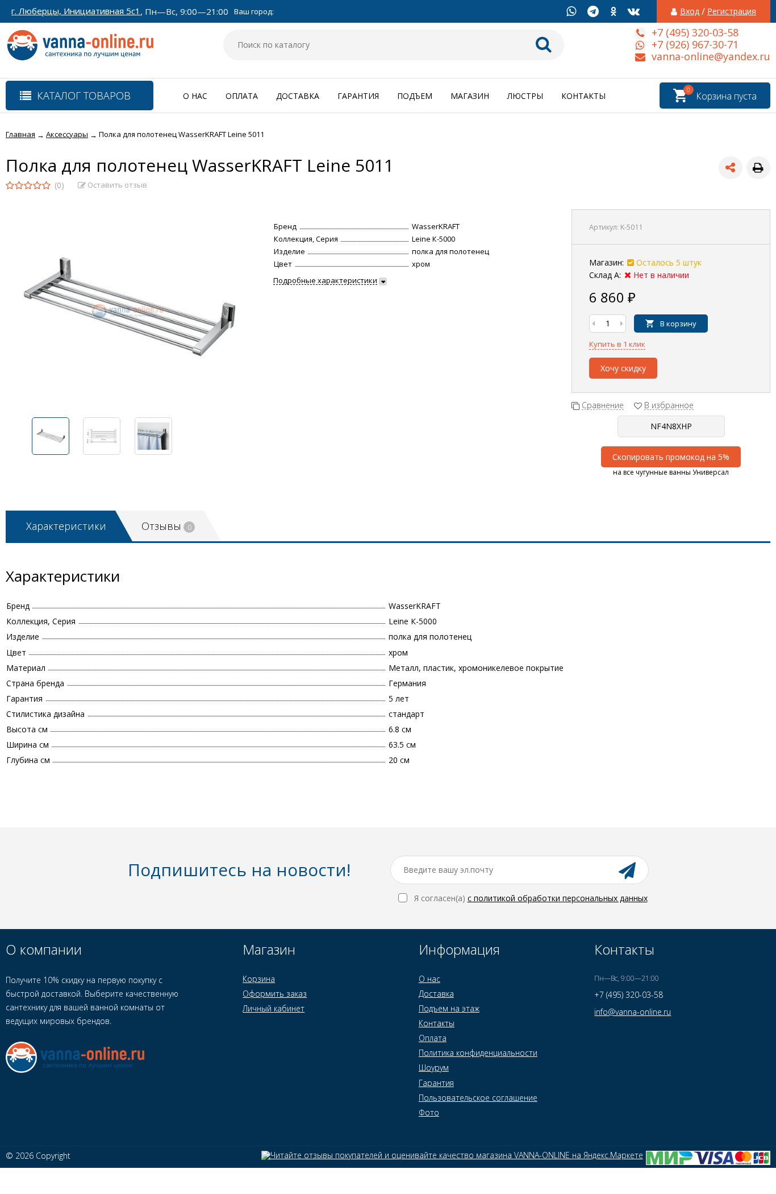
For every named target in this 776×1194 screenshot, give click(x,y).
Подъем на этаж (449, 1008)
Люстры (525, 95)
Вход (689, 11)
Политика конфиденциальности (478, 1052)
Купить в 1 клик (617, 344)
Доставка (297, 95)
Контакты (583, 95)
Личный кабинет (273, 1008)
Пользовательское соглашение (478, 1097)
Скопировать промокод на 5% (670, 456)
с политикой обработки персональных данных (558, 898)
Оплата (242, 95)
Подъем (414, 95)
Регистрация (731, 11)
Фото (429, 1112)
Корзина (259, 978)
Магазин (469, 95)
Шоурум (434, 1067)
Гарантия (358, 95)
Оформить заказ (275, 993)
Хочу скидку (623, 368)
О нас (195, 95)
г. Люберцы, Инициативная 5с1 (75, 11)
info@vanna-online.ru (632, 1011)
